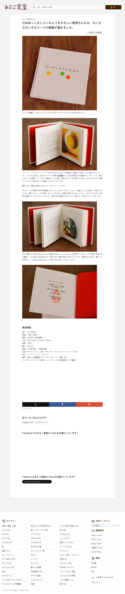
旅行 (3, 571)
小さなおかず (36, 542)
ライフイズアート (39, 260)
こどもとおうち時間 (67, 575)
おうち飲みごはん (9, 559)
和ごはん (63, 530)
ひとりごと (35, 563)
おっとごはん (7, 563)
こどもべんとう (37, 580)
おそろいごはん (66, 563)
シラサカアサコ (24, 590)
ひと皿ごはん (65, 534)
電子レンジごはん (66, 542)
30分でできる (96, 544)
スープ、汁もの (66, 546)
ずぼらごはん (36, 538)
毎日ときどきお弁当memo (41, 526)
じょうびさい (65, 538)
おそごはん (6, 538)
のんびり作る (96, 552)
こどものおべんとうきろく (12, 580)
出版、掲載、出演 (9, 526)
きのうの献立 (36, 575)
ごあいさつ (95, 582)
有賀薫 (60, 175)
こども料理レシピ (66, 580)
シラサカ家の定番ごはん (69, 526)
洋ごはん (5, 534)
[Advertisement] (40, 384)
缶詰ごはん (6, 551)
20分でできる (96, 539)
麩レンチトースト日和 (39, 530)
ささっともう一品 (38, 551)
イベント (34, 559)
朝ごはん (63, 584)
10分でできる (96, 535)
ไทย (92, 571)
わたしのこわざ (8, 567)
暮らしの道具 (36, 567)
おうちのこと (7, 575)
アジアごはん (36, 534)
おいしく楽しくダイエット (70, 555)
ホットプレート (8, 555)
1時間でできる (96, 548)
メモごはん (6, 530)
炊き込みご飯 (36, 546)
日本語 (93, 563)
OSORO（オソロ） (67, 567)
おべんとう (64, 551)
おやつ (33, 555)
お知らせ (63, 559)
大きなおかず (7, 542)
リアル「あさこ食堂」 (68, 571)
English (94, 567)
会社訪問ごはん (37, 571)
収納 (32, 584)
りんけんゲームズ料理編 (11, 584)
